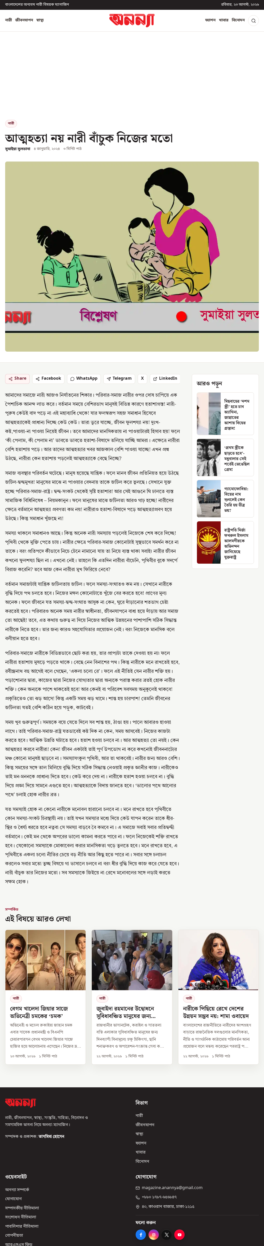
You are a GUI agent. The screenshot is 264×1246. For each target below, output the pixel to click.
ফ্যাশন (210, 20)
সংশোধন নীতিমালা (20, 1217)
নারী (8, 20)
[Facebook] (141, 1235)
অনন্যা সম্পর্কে (17, 1190)
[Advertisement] (132, 81)
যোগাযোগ (13, 1199)
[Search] (253, 20)
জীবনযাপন (24, 20)
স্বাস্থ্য (40, 20)
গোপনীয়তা (14, 1236)
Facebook (51, 379)
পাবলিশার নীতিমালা (21, 1227)
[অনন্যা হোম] (132, 20)
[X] (166, 1235)
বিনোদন (238, 20)
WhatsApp (86, 379)
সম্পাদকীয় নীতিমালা (22, 1208)
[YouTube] (179, 1235)
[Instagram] (153, 1235)
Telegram (122, 379)
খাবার (223, 20)
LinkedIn (168, 379)
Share (20, 379)
